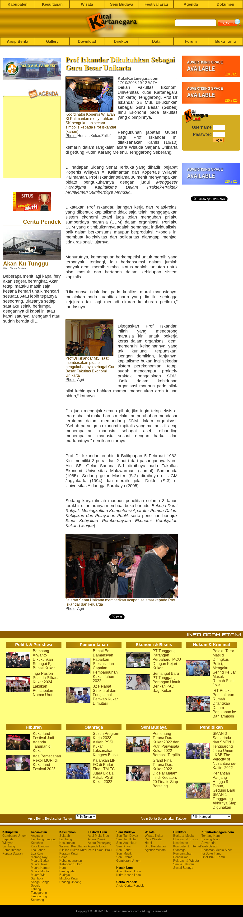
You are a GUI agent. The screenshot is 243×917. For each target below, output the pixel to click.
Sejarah (7, 839)
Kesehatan (180, 843)
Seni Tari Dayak (127, 835)
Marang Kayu (40, 857)
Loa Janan (38, 850)
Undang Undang (70, 882)
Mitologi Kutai (68, 878)
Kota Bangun (40, 846)
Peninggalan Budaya (67, 873)
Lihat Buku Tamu (213, 857)
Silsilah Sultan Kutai (73, 850)
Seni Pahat (123, 850)
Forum (191, 41)
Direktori (121, 41)
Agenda (191, 4)
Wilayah (7, 843)
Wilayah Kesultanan (73, 846)
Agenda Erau (97, 846)
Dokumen (225, 4)
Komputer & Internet (187, 846)
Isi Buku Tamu (211, 853)
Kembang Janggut (43, 839)
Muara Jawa (39, 864)
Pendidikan (180, 857)
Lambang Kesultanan (67, 841)
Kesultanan (52, 4)
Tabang (36, 889)
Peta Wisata (153, 839)
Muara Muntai (40, 871)
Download (87, 41)
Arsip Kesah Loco (128, 871)
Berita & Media (183, 835)
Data (156, 41)
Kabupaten (18, 4)
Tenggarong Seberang (39, 898)
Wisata (87, 4)
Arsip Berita (17, 41)
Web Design (209, 846)
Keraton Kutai (68, 853)
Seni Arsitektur (126, 843)
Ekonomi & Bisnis (185, 839)
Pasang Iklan (210, 839)
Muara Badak (40, 860)
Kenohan (37, 843)
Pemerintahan (11, 850)
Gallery (52, 41)
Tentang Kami (210, 835)
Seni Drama (124, 857)
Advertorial (208, 843)
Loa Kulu (37, 853)
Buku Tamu (225, 41)
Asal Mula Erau (98, 835)
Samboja (37, 878)
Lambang (8, 846)
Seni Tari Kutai (126, 839)
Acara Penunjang (99, 843)
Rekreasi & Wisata (186, 860)
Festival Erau (156, 4)
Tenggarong (39, 892)
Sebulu (35, 885)
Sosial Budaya (183, 867)
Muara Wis (38, 875)
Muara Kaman (40, 867)
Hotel (148, 843)
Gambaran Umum (14, 835)
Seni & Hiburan (183, 864)
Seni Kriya (123, 846)
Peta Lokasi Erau (100, 850)
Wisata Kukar (154, 835)
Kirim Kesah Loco (128, 875)
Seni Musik (124, 853)
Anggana (37, 835)
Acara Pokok (97, 839)
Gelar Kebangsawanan (70, 858)
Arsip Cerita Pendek (130, 885)
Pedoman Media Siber (216, 850)
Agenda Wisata (155, 850)
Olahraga (179, 850)
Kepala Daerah (12, 853)
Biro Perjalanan (155, 846)
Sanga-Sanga (40, 882)
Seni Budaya (121, 4)
